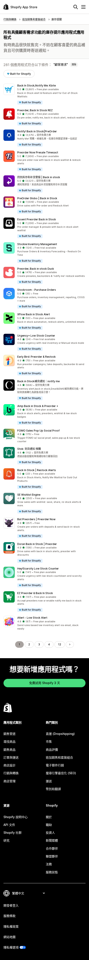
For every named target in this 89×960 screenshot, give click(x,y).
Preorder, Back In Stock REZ (35, 110)
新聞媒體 (52, 840)
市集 (49, 741)
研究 (6, 840)
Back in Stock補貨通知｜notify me (38, 381)
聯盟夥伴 (52, 856)
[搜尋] (75, 7)
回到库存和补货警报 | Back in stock (38, 177)
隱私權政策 (11, 926)
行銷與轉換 (11, 773)
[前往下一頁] (70, 644)
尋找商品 (9, 741)
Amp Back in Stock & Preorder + (37, 406)
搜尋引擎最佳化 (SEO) (61, 773)
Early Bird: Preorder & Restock (36, 356)
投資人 (50, 832)
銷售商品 (9, 749)
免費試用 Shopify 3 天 (44, 683)
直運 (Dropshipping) (60, 734)
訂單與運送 (11, 757)
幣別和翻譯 (53, 789)
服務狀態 (52, 872)
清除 (74, 64)
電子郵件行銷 (55, 765)
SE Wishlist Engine (28, 494)
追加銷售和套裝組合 (59, 757)
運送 (49, 781)
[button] (44, 94)
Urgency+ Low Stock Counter (36, 335)
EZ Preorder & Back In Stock (35, 593)
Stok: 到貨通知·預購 (29, 448)
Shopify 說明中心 (15, 817)
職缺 (49, 825)
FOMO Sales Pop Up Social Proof (38, 430)
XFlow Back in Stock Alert (33, 314)
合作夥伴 (52, 848)
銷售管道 (9, 734)
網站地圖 (9, 937)
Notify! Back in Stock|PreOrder (37, 131)
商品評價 (52, 749)
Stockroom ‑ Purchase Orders (36, 289)
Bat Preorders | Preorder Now (36, 519)
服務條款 (9, 916)
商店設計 (9, 765)
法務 (49, 864)
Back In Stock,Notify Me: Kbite (36, 85)
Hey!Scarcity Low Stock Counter (38, 568)
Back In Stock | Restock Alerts (36, 470)
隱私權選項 (11, 947)
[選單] (83, 7)
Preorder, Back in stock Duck (35, 268)
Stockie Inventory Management (37, 244)
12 (59, 644)
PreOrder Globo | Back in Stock (37, 198)
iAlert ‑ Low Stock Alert (32, 617)
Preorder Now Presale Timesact (37, 152)
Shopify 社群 (12, 832)
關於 (49, 817)
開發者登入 (11, 905)
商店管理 (9, 781)
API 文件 (9, 825)
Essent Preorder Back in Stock (36, 219)
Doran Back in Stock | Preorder (37, 544)
